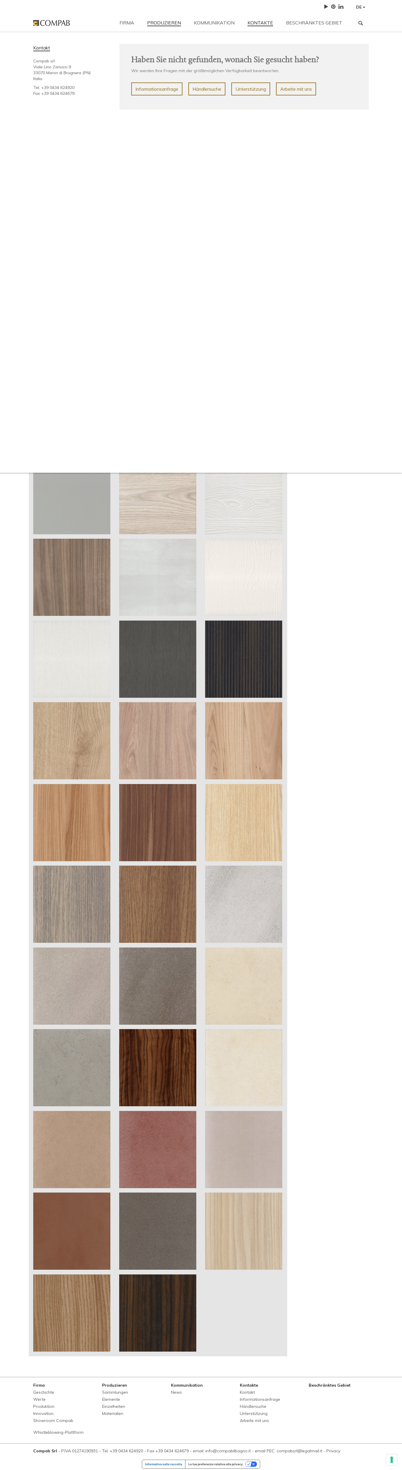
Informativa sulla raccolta (163, 1464)
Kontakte (260, 23)
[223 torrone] (243, 1067)
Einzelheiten (113, 1406)
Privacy (333, 1451)
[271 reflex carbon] (157, 659)
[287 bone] (243, 986)
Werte (39, 1399)
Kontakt (41, 48)
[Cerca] (360, 23)
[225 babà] (157, 1149)
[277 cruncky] (157, 740)
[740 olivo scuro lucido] (157, 1067)
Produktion (43, 1406)
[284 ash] (243, 904)
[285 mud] (71, 986)
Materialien (112, 1413)
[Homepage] (72, 23)
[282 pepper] (71, 904)
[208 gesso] (71, 495)
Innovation (43, 1413)
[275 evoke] (71, 740)
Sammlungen (115, 1392)
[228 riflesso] (157, 1231)
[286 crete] (157, 986)
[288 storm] (71, 1067)
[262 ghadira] (157, 577)
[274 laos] (243, 659)
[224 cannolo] (71, 1149)
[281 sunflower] (243, 822)
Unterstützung (250, 89)
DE (359, 7)
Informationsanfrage (156, 89)
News (176, 1392)
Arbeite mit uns (296, 89)
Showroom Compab (53, 1420)
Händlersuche (206, 89)
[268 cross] (243, 577)
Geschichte (43, 1392)
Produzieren (164, 23)
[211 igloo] (243, 495)
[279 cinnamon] (71, 822)
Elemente (111, 1399)
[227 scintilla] (71, 1231)
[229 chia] (243, 1231)
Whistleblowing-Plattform (58, 1432)
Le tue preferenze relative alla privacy (215, 1464)
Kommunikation (214, 23)
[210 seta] (157, 495)
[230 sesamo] (71, 1313)
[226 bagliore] (243, 1149)
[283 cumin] (157, 904)
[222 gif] (71, 577)
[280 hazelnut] (157, 822)
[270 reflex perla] (71, 659)
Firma (126, 23)
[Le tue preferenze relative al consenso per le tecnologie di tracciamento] (391, 1459)
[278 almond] (243, 740)
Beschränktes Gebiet (314, 23)
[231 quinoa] (157, 1313)
